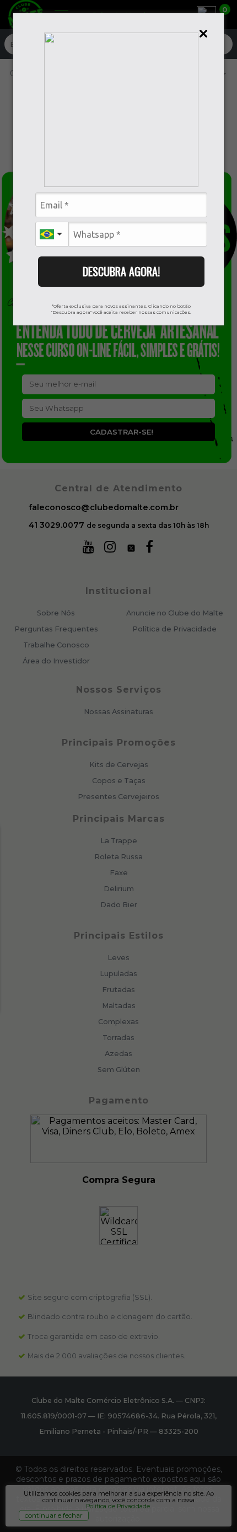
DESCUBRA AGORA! (121, 271)
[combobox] (51, 234)
